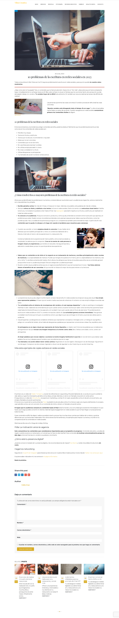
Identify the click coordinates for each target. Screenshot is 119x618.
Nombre (20, 522)
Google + (25, 475)
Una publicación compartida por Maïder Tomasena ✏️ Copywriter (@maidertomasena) (38, 388)
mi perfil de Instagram (30, 453)
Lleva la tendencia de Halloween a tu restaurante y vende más (26, 580)
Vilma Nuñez (36, 398)
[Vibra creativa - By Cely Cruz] (21, 2)
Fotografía (59, 4)
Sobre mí (81, 4)
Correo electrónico (24, 530)
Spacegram (60, 211)
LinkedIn (22, 475)
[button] (58, 611)
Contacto (100, 4)
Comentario (21, 504)
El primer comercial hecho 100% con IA (72, 578)
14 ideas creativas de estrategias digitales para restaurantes (95, 579)
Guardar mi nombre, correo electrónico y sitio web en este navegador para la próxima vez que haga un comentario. (59, 544)
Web (18, 537)
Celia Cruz (26, 485)
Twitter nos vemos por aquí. (94, 453)
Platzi (45, 402)
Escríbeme (73, 443)
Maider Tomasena (37, 394)
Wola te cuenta (90, 4)
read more (22, 596)
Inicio (36, 4)
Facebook (16, 475)
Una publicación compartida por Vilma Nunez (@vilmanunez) (63, 388)
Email (29, 475)
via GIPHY (18, 115)
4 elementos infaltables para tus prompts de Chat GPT (49, 579)
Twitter (19, 475)
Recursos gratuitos (70, 4)
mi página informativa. (50, 456)
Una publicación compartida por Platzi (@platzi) (91, 388)
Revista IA (51, 4)
